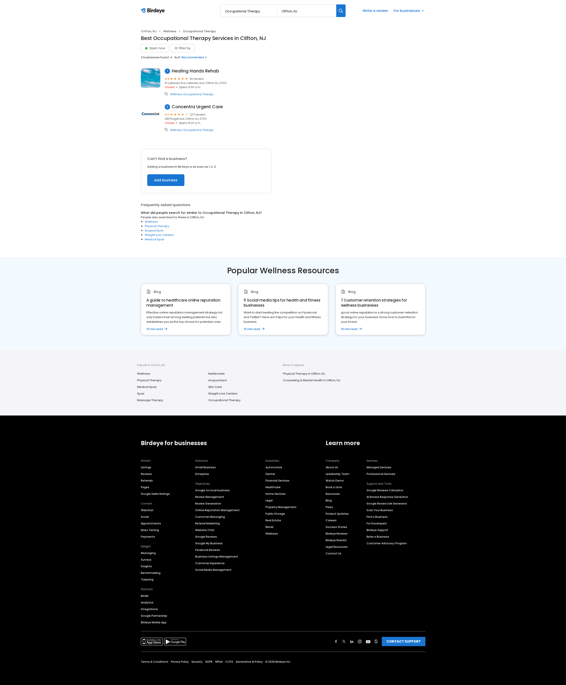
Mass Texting (150, 530)
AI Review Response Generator (387, 497)
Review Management (209, 497)
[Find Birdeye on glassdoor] (376, 641)
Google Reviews (206, 537)
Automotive (274, 467)
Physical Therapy (157, 226)
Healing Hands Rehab (195, 71)
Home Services (276, 494)
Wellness (169, 31)
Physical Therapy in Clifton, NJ (304, 374)
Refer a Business (378, 537)
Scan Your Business (380, 510)
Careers (331, 520)
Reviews (146, 474)
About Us (332, 467)
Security (197, 662)
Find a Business (377, 517)
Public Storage (275, 514)
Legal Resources (337, 547)
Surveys (146, 560)
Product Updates (337, 514)
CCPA (229, 662)
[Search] (341, 10)
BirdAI (144, 596)
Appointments (151, 523)
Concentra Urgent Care (197, 107)
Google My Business (209, 543)
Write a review (375, 10)
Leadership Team (337, 474)
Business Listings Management (216, 556)
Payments (148, 537)
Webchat (147, 510)
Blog (329, 500)
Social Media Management (213, 570)
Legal (269, 500)
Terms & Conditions (154, 662)
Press (329, 507)
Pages (145, 487)
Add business (166, 180)
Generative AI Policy (249, 662)
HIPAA (219, 662)
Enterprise (202, 474)
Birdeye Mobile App (153, 622)
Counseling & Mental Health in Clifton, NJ (311, 380)
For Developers (377, 523)
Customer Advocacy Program (387, 543)
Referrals (147, 480)
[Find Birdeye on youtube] (368, 641)
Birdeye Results (336, 540)
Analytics (147, 602)
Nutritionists (216, 374)
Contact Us (333, 553)
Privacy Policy (180, 662)
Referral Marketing (207, 523)
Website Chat (204, 530)
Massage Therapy (150, 400)
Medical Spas (154, 239)
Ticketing (147, 579)
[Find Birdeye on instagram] (359, 641)
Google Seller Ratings (155, 494)
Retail (269, 527)
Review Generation (208, 503)
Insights (146, 566)
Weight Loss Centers (159, 235)
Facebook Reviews (207, 550)
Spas (140, 393)
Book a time (334, 487)
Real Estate (273, 520)
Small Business (205, 467)
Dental (270, 474)
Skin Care (215, 387)
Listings (146, 467)
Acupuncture (154, 230)
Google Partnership (154, 616)
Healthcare (273, 487)
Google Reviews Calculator (385, 490)
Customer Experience (210, 563)
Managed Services (379, 467)
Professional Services (381, 474)
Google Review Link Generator (387, 503)
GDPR (208, 662)
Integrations (149, 609)
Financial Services (277, 480)
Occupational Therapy (198, 94)
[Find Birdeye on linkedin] (352, 641)
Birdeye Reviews (337, 533)
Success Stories (336, 527)
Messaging (148, 553)
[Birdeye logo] (153, 11)
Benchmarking (151, 573)
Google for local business (212, 490)
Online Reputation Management (217, 510)
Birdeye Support (377, 530)
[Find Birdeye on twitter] (344, 641)
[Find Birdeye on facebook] (336, 641)
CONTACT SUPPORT (403, 641)
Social (145, 517)
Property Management (281, 507)
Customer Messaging (210, 517)
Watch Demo (335, 480)
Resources (333, 494)
